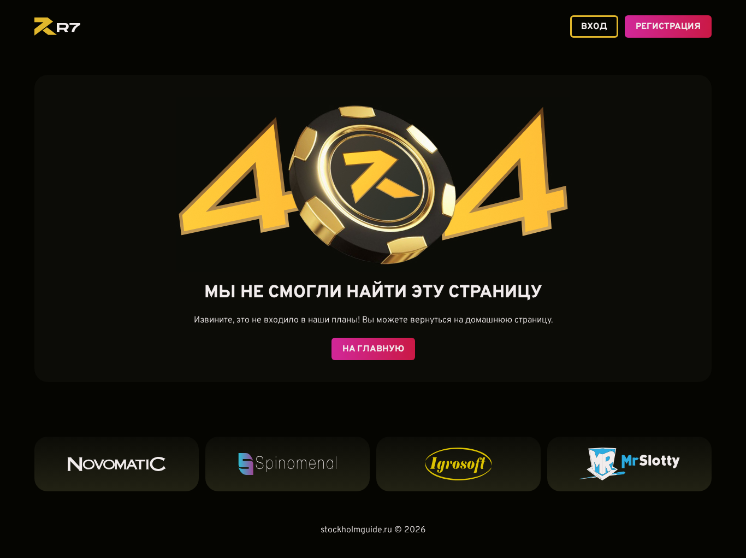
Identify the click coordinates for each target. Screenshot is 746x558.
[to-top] (726, 529)
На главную (373, 349)
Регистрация (668, 26)
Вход (594, 26)
